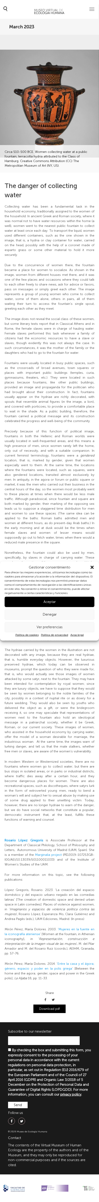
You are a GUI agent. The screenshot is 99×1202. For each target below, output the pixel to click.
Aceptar (50, 602)
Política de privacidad (54, 635)
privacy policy (70, 1094)
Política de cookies (27, 635)
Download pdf (49, 1009)
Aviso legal (77, 635)
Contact (14, 1138)
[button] (92, 567)
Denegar (50, 614)
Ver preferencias (50, 627)
